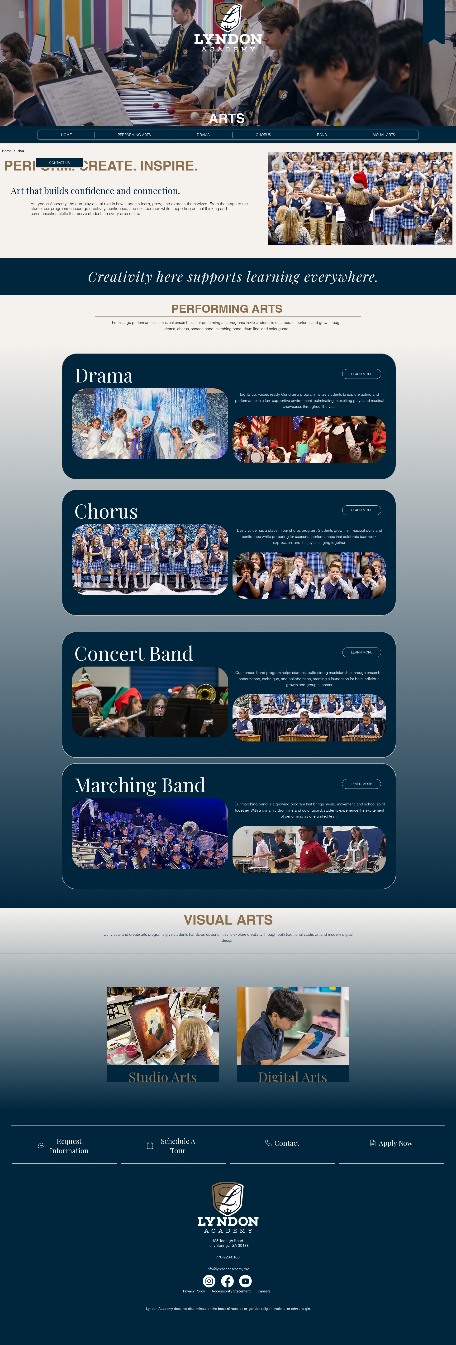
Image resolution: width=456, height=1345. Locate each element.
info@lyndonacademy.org (228, 1269)
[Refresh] (436, 163)
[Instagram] (209, 1281)
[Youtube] (245, 1281)
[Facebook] (227, 1281)
